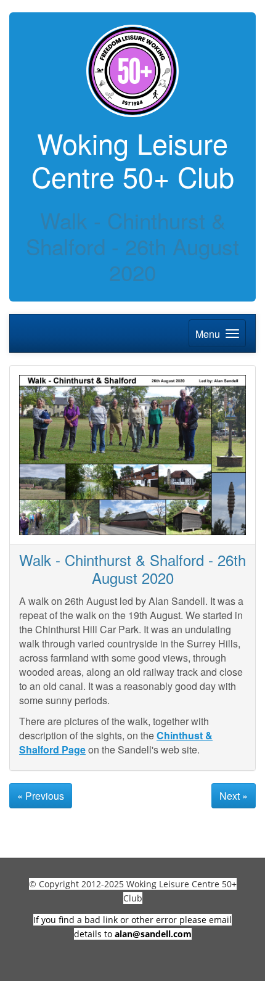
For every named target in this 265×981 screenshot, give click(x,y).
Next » (233, 796)
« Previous (40, 796)
